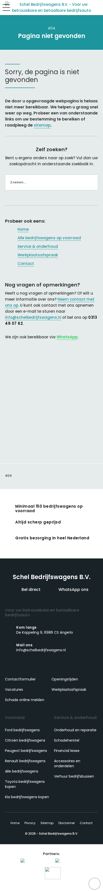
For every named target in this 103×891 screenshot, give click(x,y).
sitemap (42, 125)
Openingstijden (65, 679)
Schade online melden (24, 699)
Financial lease (67, 750)
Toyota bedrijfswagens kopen (25, 784)
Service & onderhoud (38, 246)
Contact (26, 263)
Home (23, 229)
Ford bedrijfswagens (22, 730)
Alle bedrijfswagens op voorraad (49, 237)
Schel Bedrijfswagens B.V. (51, 577)
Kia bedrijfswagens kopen (27, 796)
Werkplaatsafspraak (38, 255)
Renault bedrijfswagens (25, 760)
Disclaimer (66, 823)
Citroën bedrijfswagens (25, 740)
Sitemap (47, 823)
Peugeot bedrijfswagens (26, 750)
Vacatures (14, 689)
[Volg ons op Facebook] (46, 666)
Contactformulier (20, 679)
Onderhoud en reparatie (75, 730)
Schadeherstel (66, 740)
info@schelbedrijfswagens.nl (33, 317)
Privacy (30, 823)
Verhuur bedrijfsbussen (74, 776)
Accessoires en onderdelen (67, 763)
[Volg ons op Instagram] (57, 666)
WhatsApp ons (73, 589)
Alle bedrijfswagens (21, 771)
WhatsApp (67, 337)
